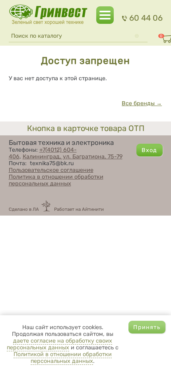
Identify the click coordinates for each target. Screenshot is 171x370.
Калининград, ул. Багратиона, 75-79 (72, 156)
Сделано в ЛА (24, 209)
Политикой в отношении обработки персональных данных (63, 357)
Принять (146, 327)
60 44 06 (145, 18)
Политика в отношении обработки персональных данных (56, 180)
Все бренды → (142, 103)
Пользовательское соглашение (51, 170)
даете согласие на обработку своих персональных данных (59, 344)
